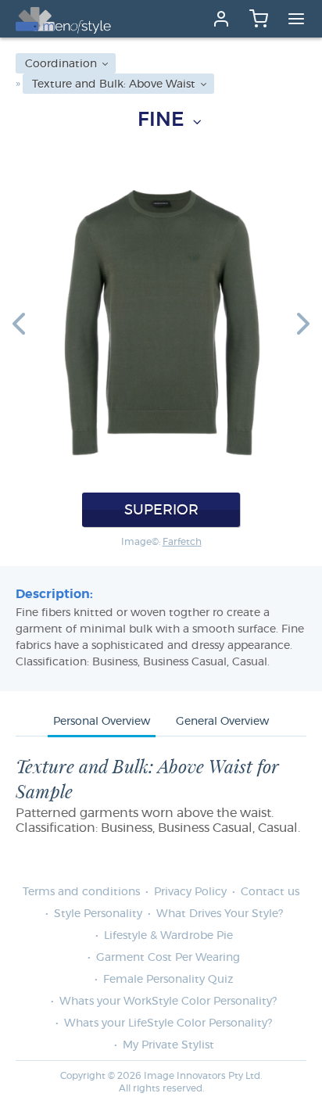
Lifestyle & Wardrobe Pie (168, 935)
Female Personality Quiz (168, 979)
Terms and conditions (81, 892)
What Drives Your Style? (219, 914)
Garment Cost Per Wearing (168, 957)
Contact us (270, 892)
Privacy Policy (190, 892)
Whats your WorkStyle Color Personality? (168, 1001)
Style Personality (98, 914)
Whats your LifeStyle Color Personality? (168, 1023)
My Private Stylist (168, 1045)
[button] (19, 323)
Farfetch (182, 542)
